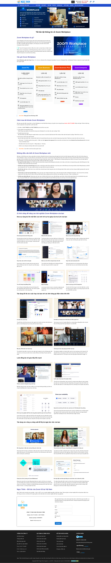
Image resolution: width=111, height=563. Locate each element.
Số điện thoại (56, 513)
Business (38, 60)
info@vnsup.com (37, 520)
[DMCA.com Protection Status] (75, 560)
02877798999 (26, 127)
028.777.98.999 (34, 514)
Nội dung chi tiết (57, 517)
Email (56, 509)
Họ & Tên (56, 506)
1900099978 (39, 517)
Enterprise (58, 60)
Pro (35, 60)
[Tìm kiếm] (73, 2)
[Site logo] (23, 1)
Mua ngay (25, 111)
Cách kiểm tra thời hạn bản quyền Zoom (32, 148)
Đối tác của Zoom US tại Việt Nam (39, 489)
